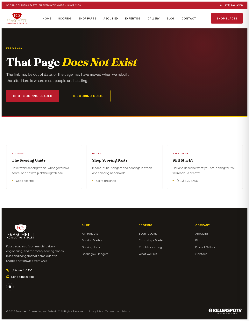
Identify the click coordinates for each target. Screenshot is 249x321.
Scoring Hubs (91, 247)
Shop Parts (88, 18)
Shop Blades (227, 18)
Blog (170, 18)
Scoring (65, 18)
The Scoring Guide (86, 96)
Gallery (153, 18)
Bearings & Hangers (95, 254)
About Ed (110, 18)
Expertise (132, 18)
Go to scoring (25, 181)
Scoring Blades (92, 240)
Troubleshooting (150, 247)
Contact (188, 18)
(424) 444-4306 (233, 5)
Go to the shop (106, 181)
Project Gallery (205, 247)
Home (47, 18)
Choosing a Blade (151, 240)
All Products (90, 233)
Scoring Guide (148, 233)
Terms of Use (112, 311)
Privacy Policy (96, 311)
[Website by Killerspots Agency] (225, 311)
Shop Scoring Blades (32, 96)
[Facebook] (10, 286)
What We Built (148, 254)
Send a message (22, 277)
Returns (126, 311)
